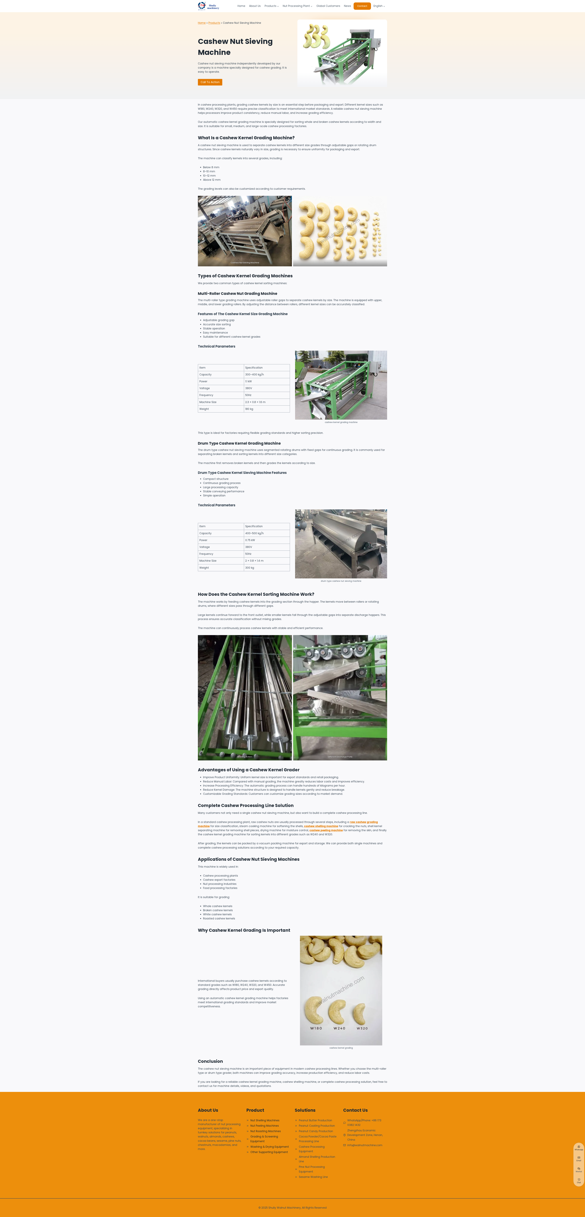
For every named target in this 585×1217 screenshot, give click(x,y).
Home (241, 6)
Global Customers (328, 6)
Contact (362, 6)
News (347, 6)
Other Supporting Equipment (269, 1152)
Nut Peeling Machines (264, 1126)
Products (214, 23)
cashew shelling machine (321, 826)
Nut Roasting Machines (265, 1131)
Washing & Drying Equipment (269, 1147)
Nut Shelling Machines (264, 1120)
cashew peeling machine (326, 830)
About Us (255, 6)
